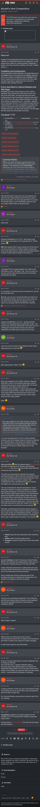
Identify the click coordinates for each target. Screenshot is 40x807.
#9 (38, 362)
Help (23, 798)
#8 (38, 343)
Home (3, 773)
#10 (38, 378)
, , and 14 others (14, 179)
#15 (38, 595)
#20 (38, 712)
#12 (38, 461)
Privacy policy (16, 798)
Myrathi (5, 11)
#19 (38, 686)
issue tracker (23, 122)
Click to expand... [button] (20, 172)
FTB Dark (4, 795)
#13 (38, 530)
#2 (38, 193)
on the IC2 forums (17, 722)
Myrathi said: (6, 418)
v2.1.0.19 (15, 122)
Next (20, 730)
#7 (38, 319)
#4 (38, 236)
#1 (38, 52)
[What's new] (33, 2)
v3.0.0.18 (17, 128)
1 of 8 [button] (14, 730)
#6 (38, 288)
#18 (38, 658)
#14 (38, 557)
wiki (32, 118)
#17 (38, 634)
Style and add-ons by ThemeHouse (11, 804)
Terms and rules (6, 798)
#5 (38, 266)
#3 (38, 220)
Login (2, 786)
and (8, 582)
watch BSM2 (35, 464)
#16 (38, 617)
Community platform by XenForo (19, 803)
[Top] (30, 797)
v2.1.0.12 (17, 118)
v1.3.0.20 (16, 124)
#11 (38, 414)
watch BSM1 (5, 468)
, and (14, 305)
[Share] (35, 52)
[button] (3, 3)
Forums (3, 777)
